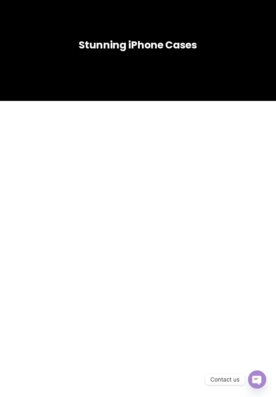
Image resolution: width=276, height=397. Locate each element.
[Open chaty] (257, 379)
